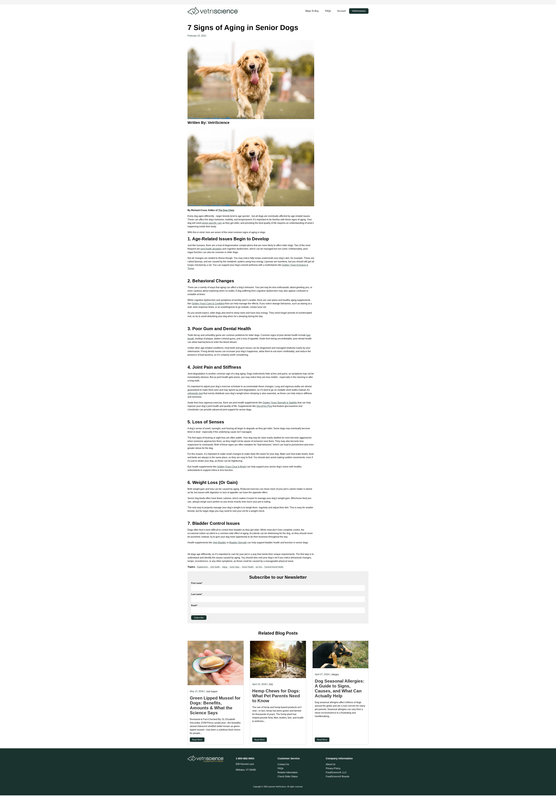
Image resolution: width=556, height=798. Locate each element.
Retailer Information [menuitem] (288, 772)
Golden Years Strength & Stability (280, 402)
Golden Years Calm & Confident (208, 303)
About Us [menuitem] (330, 764)
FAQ (271, 684)
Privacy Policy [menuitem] (333, 768)
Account (341, 11)
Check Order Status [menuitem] (288, 776)
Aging (224, 567)
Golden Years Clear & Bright (231, 466)
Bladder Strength (238, 542)
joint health (215, 567)
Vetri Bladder (219, 542)
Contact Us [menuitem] (283, 764)
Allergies (335, 674)
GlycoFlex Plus (264, 406)
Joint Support (211, 691)
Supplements (202, 567)
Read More (197, 739)
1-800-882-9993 (245, 758)
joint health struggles (211, 249)
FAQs (328, 11)
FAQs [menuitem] (280, 768)
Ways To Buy (312, 11)
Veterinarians (359, 11)
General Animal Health (274, 567)
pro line (259, 567)
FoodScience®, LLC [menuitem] (336, 772)
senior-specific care (212, 223)
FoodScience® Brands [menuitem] (337, 776)
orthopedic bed (195, 393)
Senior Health (247, 567)
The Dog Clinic (226, 210)
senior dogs (234, 567)
